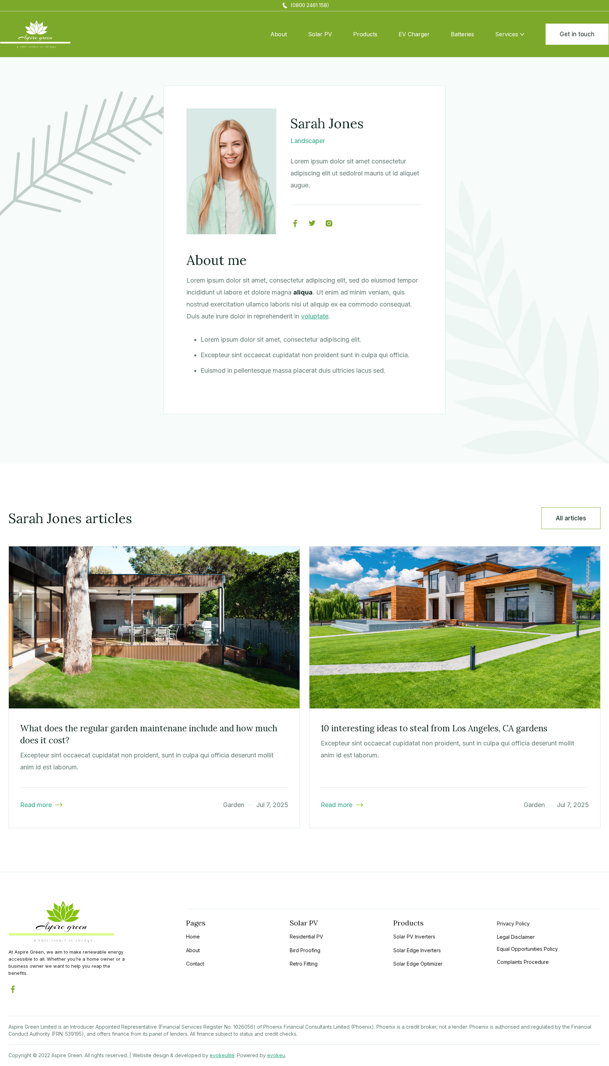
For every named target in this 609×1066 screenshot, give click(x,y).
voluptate (314, 316)
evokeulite (222, 1055)
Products (365, 34)
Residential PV (306, 937)
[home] (35, 34)
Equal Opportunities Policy (527, 949)
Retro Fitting (304, 964)
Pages (195, 922)
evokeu (276, 1055)
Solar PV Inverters (414, 937)
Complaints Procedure (523, 962)
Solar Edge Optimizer (418, 964)
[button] (509, 34)
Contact (195, 964)
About (278, 34)
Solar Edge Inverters (417, 950)
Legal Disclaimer (516, 937)
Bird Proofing (305, 950)
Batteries (462, 34)
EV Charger (414, 34)
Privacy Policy (513, 923)
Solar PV (320, 34)
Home (193, 937)
